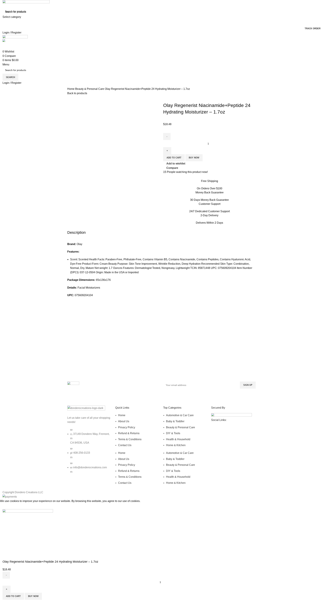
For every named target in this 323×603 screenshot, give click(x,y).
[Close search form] (4, 4)
